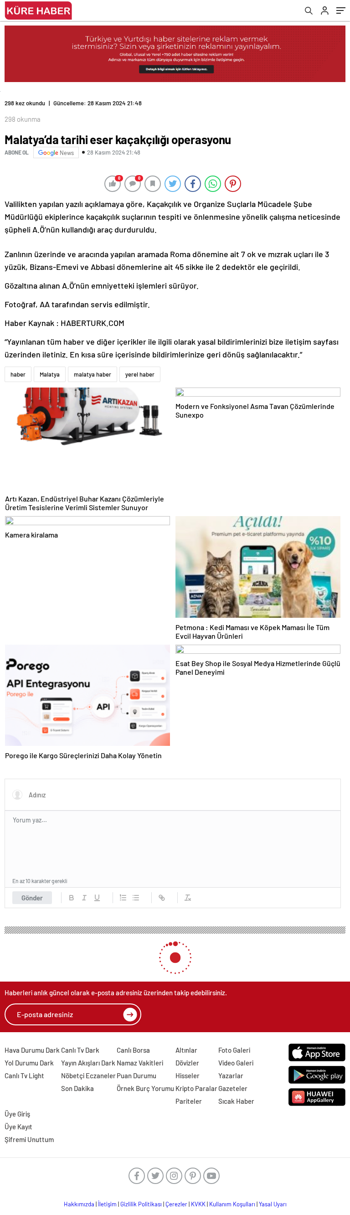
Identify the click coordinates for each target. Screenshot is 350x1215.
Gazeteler (232, 1088)
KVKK (198, 1204)
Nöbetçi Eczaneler (88, 1075)
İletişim (107, 1204)
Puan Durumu (136, 1075)
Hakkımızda (79, 1204)
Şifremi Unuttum (29, 1139)
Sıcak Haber (236, 1101)
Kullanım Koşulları (232, 1204)
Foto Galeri (234, 1050)
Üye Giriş (17, 1114)
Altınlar (186, 1050)
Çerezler (176, 1204)
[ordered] (123, 897)
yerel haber (139, 374)
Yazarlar (230, 1075)
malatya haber (92, 374)
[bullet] (135, 897)
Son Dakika (77, 1088)
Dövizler (187, 1063)
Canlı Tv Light (24, 1075)
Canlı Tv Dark (80, 1050)
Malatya (50, 374)
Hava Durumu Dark (32, 1050)
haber (18, 374)
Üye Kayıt (18, 1126)
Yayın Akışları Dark (88, 1063)
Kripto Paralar (196, 1088)
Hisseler (187, 1075)
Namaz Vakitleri (140, 1063)
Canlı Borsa (133, 1050)
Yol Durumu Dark (29, 1063)
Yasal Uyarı (273, 1204)
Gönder (32, 898)
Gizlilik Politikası (141, 1204)
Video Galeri (235, 1063)
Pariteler (188, 1101)
